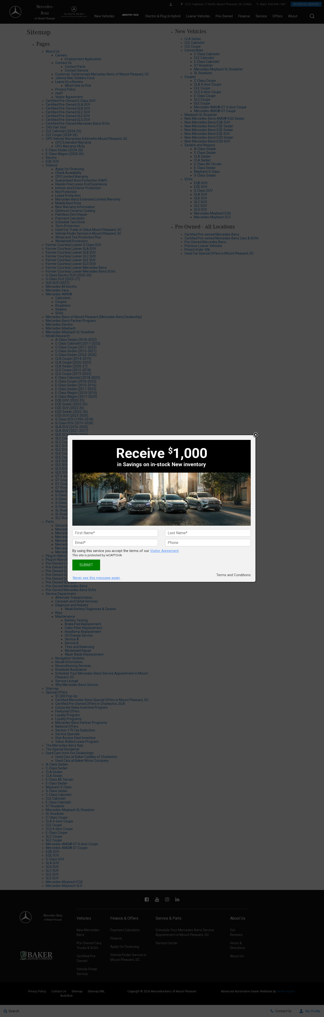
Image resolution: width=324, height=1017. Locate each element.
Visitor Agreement (164, 551)
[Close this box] (255, 434)
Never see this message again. (96, 578)
